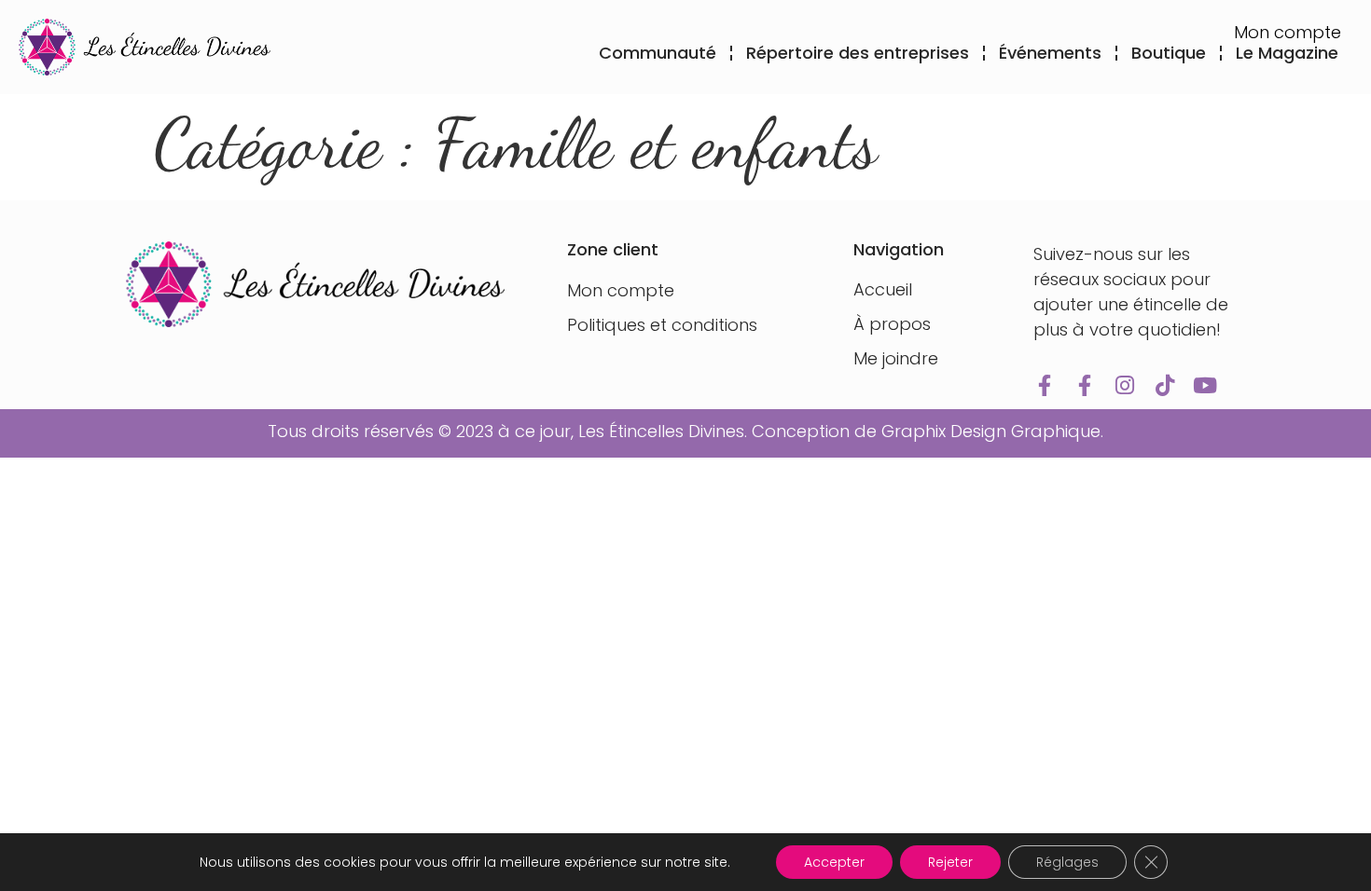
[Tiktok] (1164, 385)
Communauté (657, 52)
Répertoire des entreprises (857, 52)
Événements (1050, 52)
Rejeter (950, 862)
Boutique (1168, 52)
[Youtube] (1204, 385)
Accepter (834, 862)
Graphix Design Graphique (991, 431)
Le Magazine (1287, 52)
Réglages (1067, 862)
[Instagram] (1124, 385)
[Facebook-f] (1044, 385)
